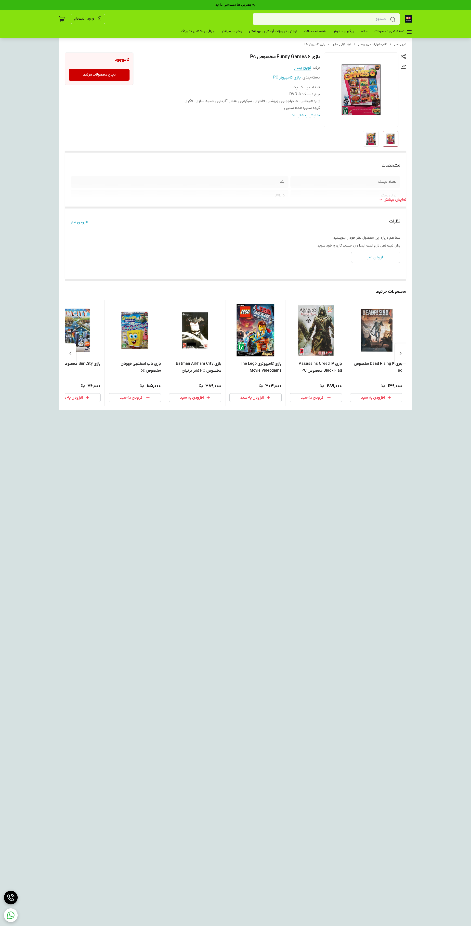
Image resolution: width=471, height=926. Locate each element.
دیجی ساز (400, 44)
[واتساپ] (11, 915)
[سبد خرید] (62, 19)
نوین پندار (302, 67)
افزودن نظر (79, 222)
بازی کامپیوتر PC (314, 44)
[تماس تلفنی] (11, 897)
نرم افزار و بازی (341, 44)
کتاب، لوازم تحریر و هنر (372, 44)
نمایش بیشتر (395, 199)
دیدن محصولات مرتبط (99, 74)
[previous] (400, 353)
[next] (70, 353)
